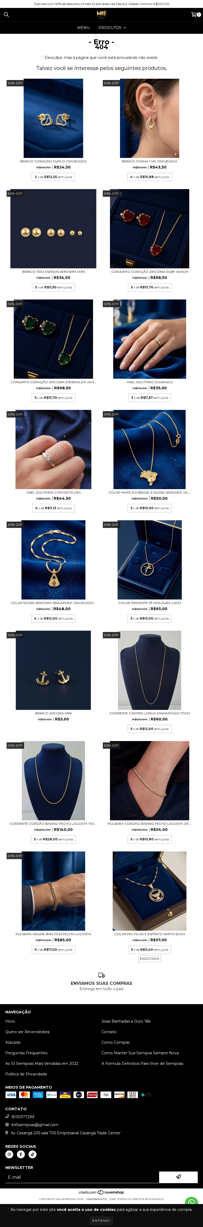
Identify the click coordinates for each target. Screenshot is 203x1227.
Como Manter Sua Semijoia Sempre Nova (140, 1053)
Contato (109, 1031)
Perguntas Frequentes (26, 1053)
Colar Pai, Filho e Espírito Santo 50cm (149, 934)
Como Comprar (116, 1042)
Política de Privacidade (26, 1074)
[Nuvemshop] (102, 1194)
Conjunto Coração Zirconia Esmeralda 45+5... (53, 382)
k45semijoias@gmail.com (35, 1124)
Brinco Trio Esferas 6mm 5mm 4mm (53, 272)
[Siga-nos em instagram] (9, 1154)
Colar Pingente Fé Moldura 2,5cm (149, 603)
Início (10, 1021)
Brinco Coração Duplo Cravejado (53, 161)
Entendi (101, 1221)
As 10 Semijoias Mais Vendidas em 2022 (41, 1063)
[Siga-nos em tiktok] (32, 1154)
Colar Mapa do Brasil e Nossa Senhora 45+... (150, 492)
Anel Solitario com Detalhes (53, 492)
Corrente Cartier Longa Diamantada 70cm (149, 713)
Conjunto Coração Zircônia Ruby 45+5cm (149, 272)
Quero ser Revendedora (27, 1031)
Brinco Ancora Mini (53, 713)
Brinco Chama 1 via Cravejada (149, 161)
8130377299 (23, 1116)
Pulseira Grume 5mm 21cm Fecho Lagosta (53, 934)
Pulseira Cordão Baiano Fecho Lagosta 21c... (150, 824)
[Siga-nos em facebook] (21, 1154)
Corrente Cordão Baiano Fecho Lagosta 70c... (53, 824)
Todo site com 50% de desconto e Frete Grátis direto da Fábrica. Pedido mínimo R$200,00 (101, 4)
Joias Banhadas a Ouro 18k (126, 1021)
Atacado (13, 1042)
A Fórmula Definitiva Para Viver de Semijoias (142, 1063)
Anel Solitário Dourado (150, 382)
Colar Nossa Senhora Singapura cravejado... (53, 603)
